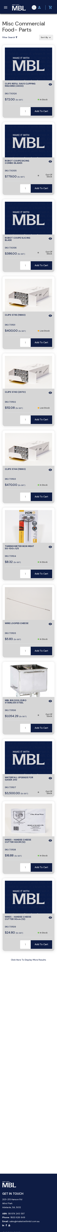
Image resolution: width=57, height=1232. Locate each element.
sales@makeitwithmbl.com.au (24, 1221)
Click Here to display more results (28, 959)
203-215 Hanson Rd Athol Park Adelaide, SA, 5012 (12, 1203)
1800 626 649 (17, 1217)
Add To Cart (41, 111)
